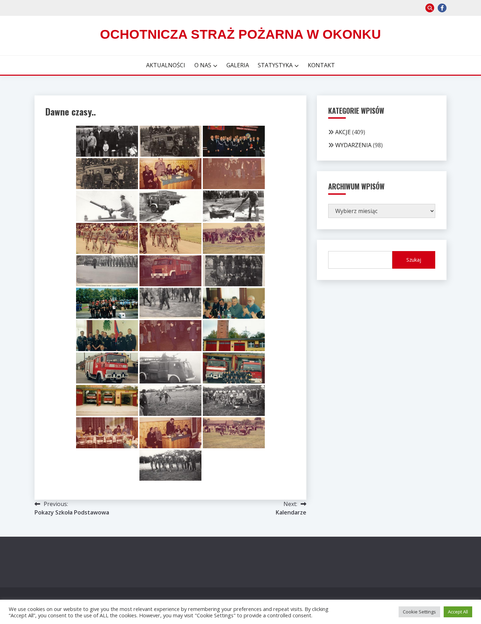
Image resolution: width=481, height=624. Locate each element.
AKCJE (343, 132)
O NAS (202, 65)
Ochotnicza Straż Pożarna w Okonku (240, 34)
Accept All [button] (458, 612)
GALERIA (237, 65)
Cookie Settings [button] (419, 612)
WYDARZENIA (353, 145)
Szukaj (413, 259)
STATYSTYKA (275, 65)
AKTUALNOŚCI (165, 65)
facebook (442, 8)
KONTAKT (321, 65)
